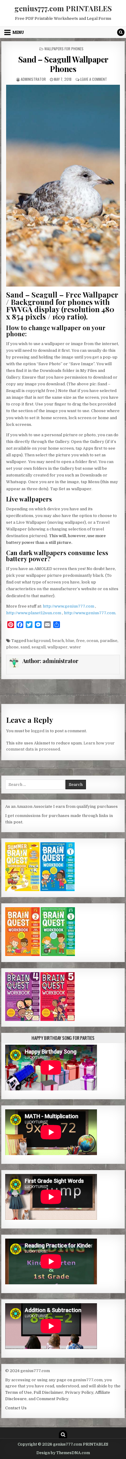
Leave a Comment (93, 79)
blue (70, 640)
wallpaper (57, 647)
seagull (38, 647)
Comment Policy (52, 1399)
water (75, 647)
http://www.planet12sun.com (34, 613)
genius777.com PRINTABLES (63, 8)
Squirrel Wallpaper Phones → (95, 694)
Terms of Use (18, 1392)
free (80, 640)
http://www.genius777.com (69, 606)
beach (58, 640)
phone (12, 647)
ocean (92, 640)
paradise (108, 640)
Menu (18, 32)
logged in (40, 731)
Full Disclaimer (48, 1392)
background (38, 640)
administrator (33, 79)
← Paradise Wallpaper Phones (31, 694)
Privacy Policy (79, 1392)
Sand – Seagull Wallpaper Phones (63, 64)
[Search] (120, 32)
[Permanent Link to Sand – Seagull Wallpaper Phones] (63, 185)
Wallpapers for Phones (63, 48)
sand (25, 647)
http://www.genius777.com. (90, 613)
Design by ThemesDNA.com (63, 1453)
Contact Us (16, 1408)
